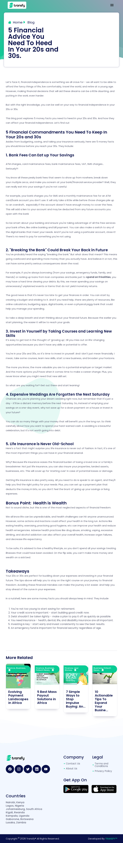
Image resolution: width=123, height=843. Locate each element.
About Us (71, 768)
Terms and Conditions (101, 765)
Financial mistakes (46, 584)
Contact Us (73, 763)
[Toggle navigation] (112, 5)
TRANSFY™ (111, 838)
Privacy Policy (103, 771)
